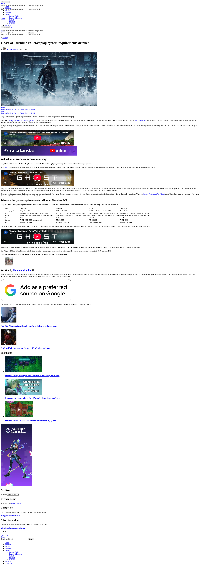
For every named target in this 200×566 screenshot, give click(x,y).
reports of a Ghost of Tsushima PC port (21, 120)
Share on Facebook (7, 109)
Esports (7, 14)
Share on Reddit (29, 109)
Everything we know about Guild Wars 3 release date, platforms (32, 398)
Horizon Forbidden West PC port (154, 194)
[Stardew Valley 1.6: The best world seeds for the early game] (102, 409)
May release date (140, 120)
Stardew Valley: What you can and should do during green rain (32, 376)
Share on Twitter (19, 109)
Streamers (8, 8)
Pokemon (12, 559)
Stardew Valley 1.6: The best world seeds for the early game (30, 420)
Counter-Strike (14, 16)
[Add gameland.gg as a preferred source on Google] (36, 301)
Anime (7, 10)
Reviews (8, 12)
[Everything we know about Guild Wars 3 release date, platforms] (102, 387)
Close (3, 537)
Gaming (7, 7)
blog (5, 167)
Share (3, 107)
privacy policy (16, 503)
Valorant (12, 558)
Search (31, 33)
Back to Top (5, 535)
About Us (8, 25)
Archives (4, 494)
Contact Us (8, 563)
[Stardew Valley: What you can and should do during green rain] (102, 364)
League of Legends (15, 18)
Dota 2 (11, 20)
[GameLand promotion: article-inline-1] (39, 155)
